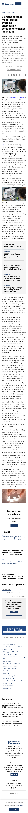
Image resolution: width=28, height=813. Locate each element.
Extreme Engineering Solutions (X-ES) (12, 657)
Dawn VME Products (8, 644)
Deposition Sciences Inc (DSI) (11, 647)
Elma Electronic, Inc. (8, 654)
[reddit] (17, 75)
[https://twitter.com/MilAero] (16, 788)
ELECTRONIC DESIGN (14, 797)
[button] (3, 4)
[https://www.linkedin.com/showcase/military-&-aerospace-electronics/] (14, 788)
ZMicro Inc (5, 688)
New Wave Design (7, 676)
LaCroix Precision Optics (9, 666)
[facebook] (8, 75)
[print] (25, 75)
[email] (19, 75)
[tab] (6, 589)
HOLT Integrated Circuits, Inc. (11, 663)
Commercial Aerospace (8, 12)
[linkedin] (11, 75)
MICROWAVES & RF (14, 795)
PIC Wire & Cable (7, 678)
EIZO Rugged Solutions (9, 652)
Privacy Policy (19, 805)
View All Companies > (14, 692)
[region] (14, 593)
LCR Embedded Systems (9, 668)
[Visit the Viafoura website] (22, 596)
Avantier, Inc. (6, 642)
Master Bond (6, 671)
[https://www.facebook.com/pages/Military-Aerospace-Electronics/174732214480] (11, 788)
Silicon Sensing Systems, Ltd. (11, 681)
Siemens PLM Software (17, 98)
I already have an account (14, 615)
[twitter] (14, 75)
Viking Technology (7, 686)
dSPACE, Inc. (6, 649)
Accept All (14, 809)
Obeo (3, 145)
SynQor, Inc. (6, 683)
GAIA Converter (7, 661)
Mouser (4, 673)
